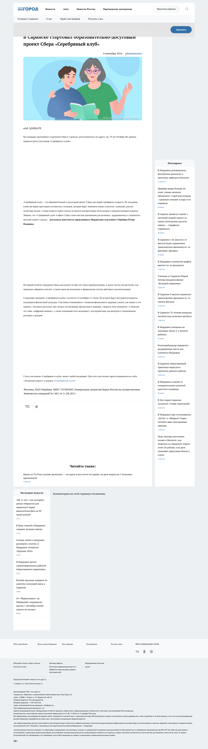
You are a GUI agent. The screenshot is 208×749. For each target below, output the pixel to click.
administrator (133, 53)
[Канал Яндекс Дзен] (151, 651)
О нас (49, 19)
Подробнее (88, 726)
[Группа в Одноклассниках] (144, 651)
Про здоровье (67, 644)
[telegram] (37, 406)
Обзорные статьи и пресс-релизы (26, 663)
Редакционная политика (94, 663)
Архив (87, 667)
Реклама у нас (95, 19)
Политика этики (19, 667)
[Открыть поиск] (187, 9)
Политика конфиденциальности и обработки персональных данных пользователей (62, 669)
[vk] (27, 406)
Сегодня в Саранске (28, 19)
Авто (66, 9)
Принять (181, 29)
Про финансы (91, 644)
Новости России (86, 9)
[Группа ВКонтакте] (137, 651)
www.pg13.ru (41, 679)
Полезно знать (116, 644)
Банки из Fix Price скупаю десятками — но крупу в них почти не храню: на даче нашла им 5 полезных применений (77, 478)
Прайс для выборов (70, 19)
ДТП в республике (20, 644)
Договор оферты (56, 663)
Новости (50, 9)
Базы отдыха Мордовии (47, 644)
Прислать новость (166, 8)
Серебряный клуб (64, 380)
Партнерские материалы (117, 9)
